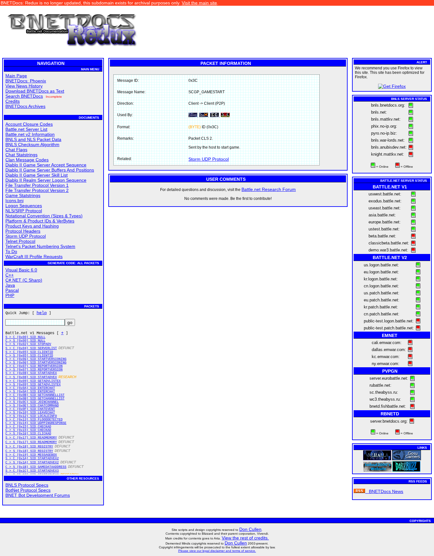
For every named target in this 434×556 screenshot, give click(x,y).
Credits (12, 101)
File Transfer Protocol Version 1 (37, 185)
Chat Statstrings (21, 154)
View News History (24, 85)
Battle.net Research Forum (268, 189)
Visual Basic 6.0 (21, 269)
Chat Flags (16, 149)
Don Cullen (250, 529)
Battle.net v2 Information (30, 134)
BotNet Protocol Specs (28, 490)
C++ (9, 275)
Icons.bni (14, 200)
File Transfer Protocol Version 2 (37, 190)
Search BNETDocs (24, 96)
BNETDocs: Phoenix (25, 80)
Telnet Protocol (20, 241)
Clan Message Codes (27, 159)
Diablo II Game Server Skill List (36, 175)
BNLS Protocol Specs (26, 485)
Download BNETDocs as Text (34, 91)
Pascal (12, 290)
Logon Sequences (23, 205)
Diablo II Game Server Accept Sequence (45, 164)
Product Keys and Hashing (32, 226)
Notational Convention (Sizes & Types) (44, 215)
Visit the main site (199, 2)
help (42, 312)
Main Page (16, 75)
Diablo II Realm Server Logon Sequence (45, 180)
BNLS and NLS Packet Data (33, 139)
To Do (11, 251)
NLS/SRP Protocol (23, 210)
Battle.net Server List (26, 129)
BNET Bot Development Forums (37, 495)
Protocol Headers (22, 231)
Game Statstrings (22, 195)
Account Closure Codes (29, 124)
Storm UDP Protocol (25, 236)
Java (10, 285)
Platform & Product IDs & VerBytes (39, 220)
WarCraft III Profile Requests (34, 256)
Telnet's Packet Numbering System (40, 246)
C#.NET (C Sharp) (23, 280)
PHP (9, 295)
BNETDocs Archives (25, 106)
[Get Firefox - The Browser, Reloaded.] (392, 86)
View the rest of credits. (245, 537)
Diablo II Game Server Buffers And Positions (49, 169)
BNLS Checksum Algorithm (32, 144)
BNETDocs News (384, 491)
